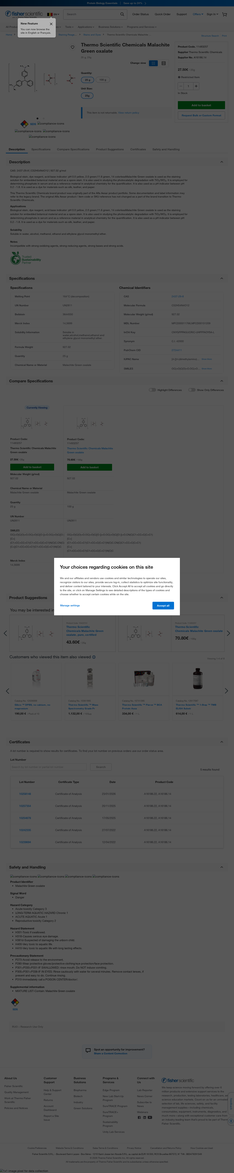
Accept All (163, 605)
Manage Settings (70, 605)
